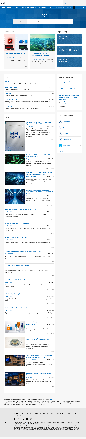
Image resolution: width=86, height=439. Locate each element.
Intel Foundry (9, 109)
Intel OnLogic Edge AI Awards (35, 324)
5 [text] (48, 68)
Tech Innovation (10, 95)
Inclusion (74, 415)
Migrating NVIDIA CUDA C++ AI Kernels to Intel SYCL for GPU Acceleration (39, 175)
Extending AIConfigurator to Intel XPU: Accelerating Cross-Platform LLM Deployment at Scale (38, 193)
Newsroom (39, 415)
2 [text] (21, 68)
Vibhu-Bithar (10, 58)
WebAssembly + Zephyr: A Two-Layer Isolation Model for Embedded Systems (38, 341)
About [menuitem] (17, 7)
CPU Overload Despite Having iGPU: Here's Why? (14, 54)
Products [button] (12, 3)
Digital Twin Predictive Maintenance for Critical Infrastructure (24, 254)
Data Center (73, 90)
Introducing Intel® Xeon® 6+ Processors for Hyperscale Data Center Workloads (39, 125)
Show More (28, 393)
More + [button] (39, 3)
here (52, 401)
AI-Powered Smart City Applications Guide (18, 310)
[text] (20, 68)
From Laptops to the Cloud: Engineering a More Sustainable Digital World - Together (42, 55)
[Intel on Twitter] (18, 421)
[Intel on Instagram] (31, 421)
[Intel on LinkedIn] (22, 421)
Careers (52, 415)
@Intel (7, 84)
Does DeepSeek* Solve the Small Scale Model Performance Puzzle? (38, 158)
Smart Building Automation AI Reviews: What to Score (22, 211)
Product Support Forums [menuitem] (47, 7)
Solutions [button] (30, 3)
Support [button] (21, 3)
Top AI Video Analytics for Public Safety (17, 282)
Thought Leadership (11, 101)
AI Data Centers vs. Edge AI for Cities (16, 239)
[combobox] (50, 22)
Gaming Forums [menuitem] (62, 7)
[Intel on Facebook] (14, 421)
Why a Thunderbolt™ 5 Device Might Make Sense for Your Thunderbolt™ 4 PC (39, 358)
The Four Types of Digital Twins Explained (18, 268)
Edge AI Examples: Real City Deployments (18, 225)
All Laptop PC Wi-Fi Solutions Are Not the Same (39, 376)
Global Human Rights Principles (26, 432)
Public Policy (17, 417)
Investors (46, 415)
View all (61, 153)
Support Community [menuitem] (6, 7)
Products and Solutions (12, 90)
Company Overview (20, 415)
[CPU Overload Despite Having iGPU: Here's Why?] (16, 42)
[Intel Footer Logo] (6, 424)
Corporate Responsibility (63, 415)
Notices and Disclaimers (19, 430)
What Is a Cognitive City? (13, 296)
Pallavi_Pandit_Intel (39, 60)
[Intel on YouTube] (27, 421)
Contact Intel (31, 415)
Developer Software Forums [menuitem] (29, 7)
